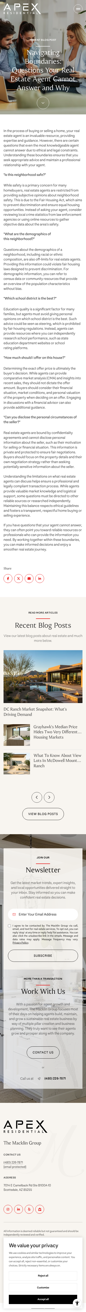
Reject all (43, 1275)
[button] (43, 1052)
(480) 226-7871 (55, 1078)
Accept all (43, 1299)
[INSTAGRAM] (8, 1209)
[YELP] (29, 1209)
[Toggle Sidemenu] (78, 8)
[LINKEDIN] (18, 1209)
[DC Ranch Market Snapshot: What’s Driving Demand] (43, 661)
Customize (43, 1287)
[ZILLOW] (39, 1209)
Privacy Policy (20, 942)
